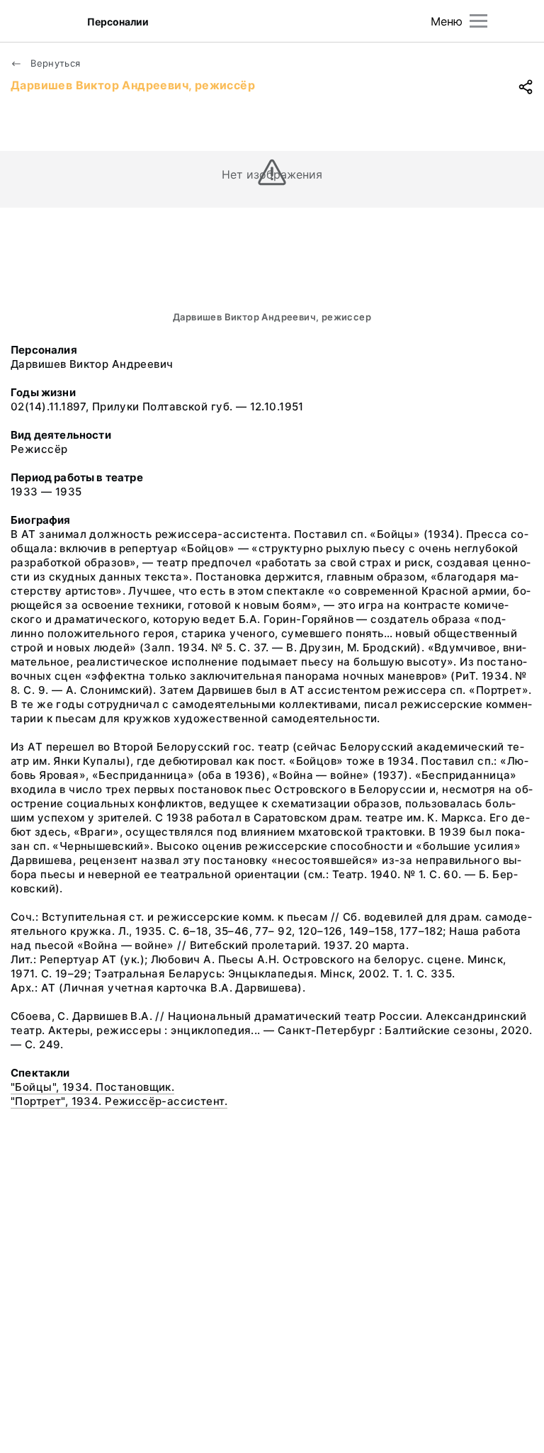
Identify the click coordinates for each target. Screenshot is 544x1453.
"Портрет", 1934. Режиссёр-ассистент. (119, 1101)
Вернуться (54, 63)
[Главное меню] (478, 21)
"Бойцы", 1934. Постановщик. (92, 1087)
